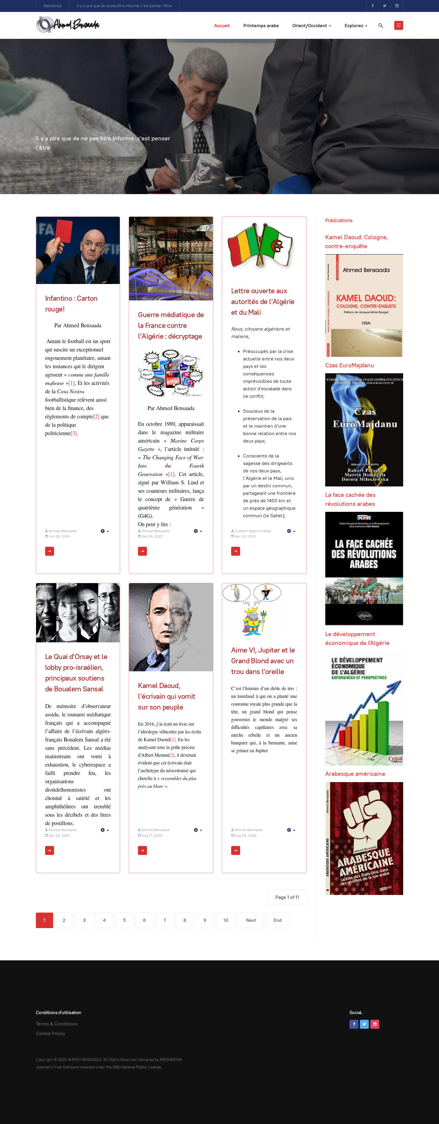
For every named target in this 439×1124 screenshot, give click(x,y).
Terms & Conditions (57, 1024)
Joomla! (43, 1067)
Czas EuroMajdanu (349, 365)
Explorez (354, 25)
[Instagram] (397, 6)
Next (251, 920)
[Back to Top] (421, 1106)
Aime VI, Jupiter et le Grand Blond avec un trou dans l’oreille (263, 660)
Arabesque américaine (355, 774)
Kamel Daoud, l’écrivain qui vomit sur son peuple (166, 696)
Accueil (222, 25)
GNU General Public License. (137, 1067)
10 (226, 920)
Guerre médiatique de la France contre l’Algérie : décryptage (171, 325)
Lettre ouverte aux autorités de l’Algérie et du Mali (262, 301)
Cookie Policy (50, 1033)
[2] (171, 755)
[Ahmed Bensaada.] (67, 24)
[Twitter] (385, 6)
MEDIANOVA (171, 1059)
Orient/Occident (310, 25)
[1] (173, 739)
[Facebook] (372, 6)
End (278, 920)
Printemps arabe (261, 25)
